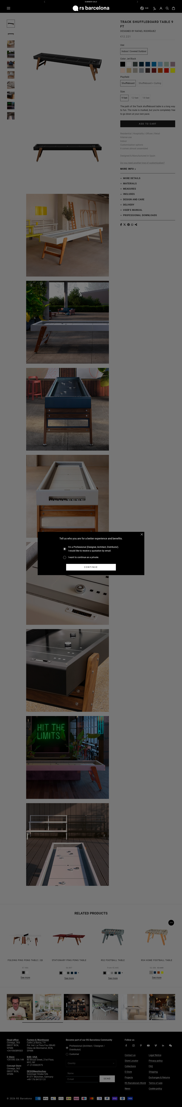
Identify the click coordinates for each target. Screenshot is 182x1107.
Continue (91, 567)
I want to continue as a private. (83, 557)
